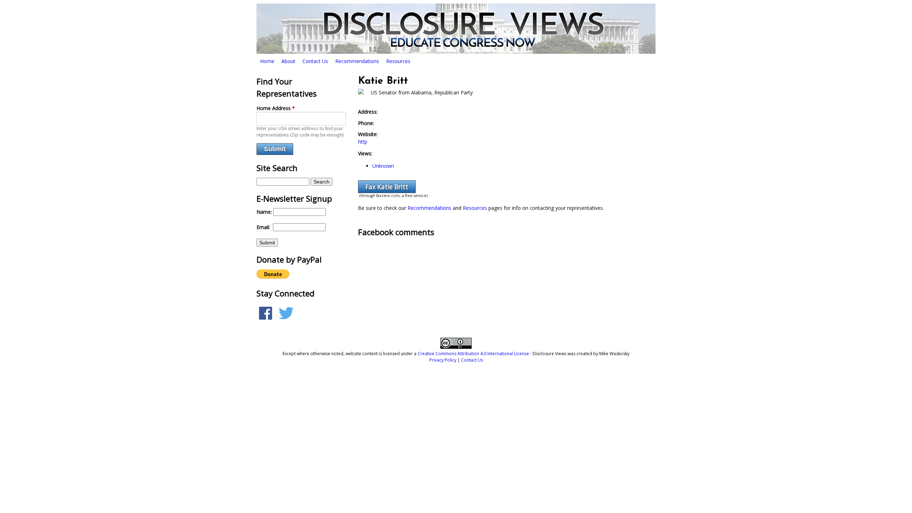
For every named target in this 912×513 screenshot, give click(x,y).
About (288, 61)
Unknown (383, 165)
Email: (263, 227)
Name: (264, 211)
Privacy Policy (442, 360)
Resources (398, 61)
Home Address (275, 108)
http (362, 141)
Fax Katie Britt (387, 186)
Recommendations (357, 61)
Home (267, 61)
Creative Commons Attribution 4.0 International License (473, 354)
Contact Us (315, 61)
